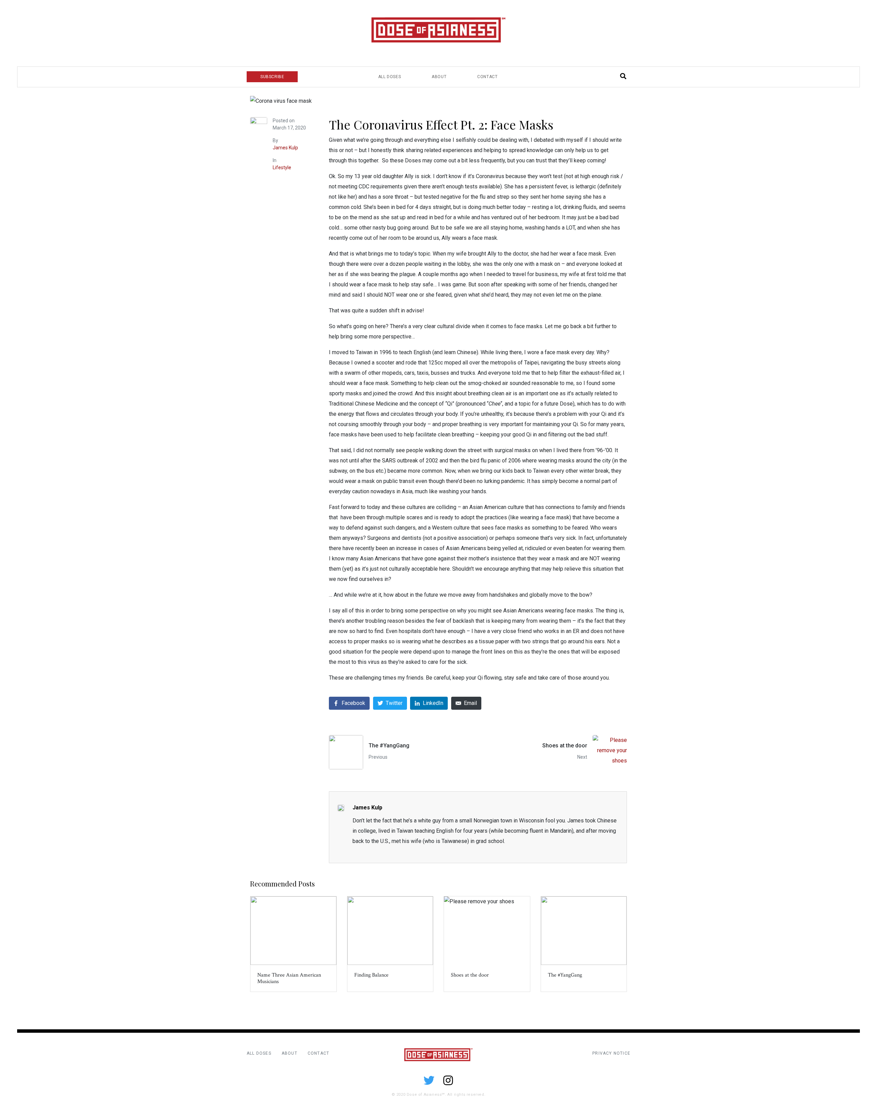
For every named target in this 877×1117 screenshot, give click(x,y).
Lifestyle (282, 167)
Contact (487, 76)
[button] (272, 76)
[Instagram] (448, 1080)
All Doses (389, 76)
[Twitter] (428, 1080)
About (439, 76)
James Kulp (285, 147)
